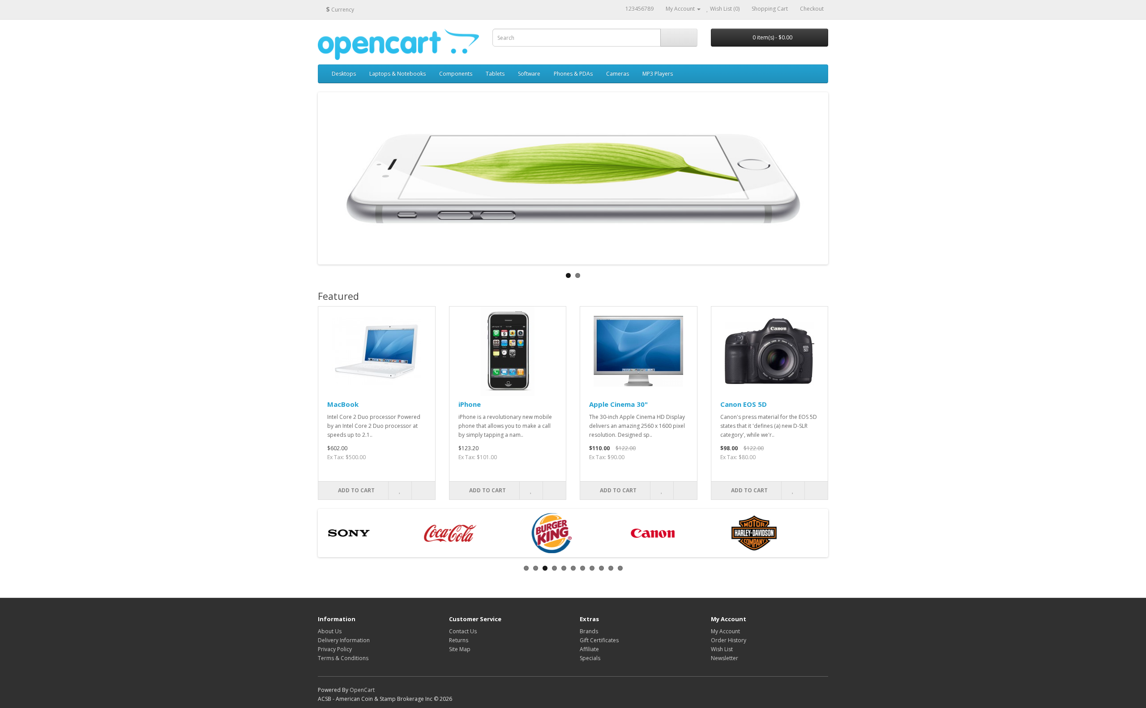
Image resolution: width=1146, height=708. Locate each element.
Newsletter (724, 658)
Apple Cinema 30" (618, 404)
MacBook (343, 404)
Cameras (617, 73)
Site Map (459, 649)
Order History (728, 640)
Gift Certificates (599, 640)
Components (455, 73)
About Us (330, 631)
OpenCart (362, 690)
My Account (725, 631)
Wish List (722, 649)
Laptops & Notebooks (397, 73)
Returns (458, 640)
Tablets (495, 73)
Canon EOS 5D (743, 404)
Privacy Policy (335, 649)
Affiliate (589, 649)
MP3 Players (657, 73)
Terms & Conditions (343, 658)
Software (529, 73)
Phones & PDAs (573, 73)
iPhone (469, 404)
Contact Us (463, 631)
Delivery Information (344, 640)
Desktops (344, 73)
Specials (590, 658)
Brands (589, 631)
